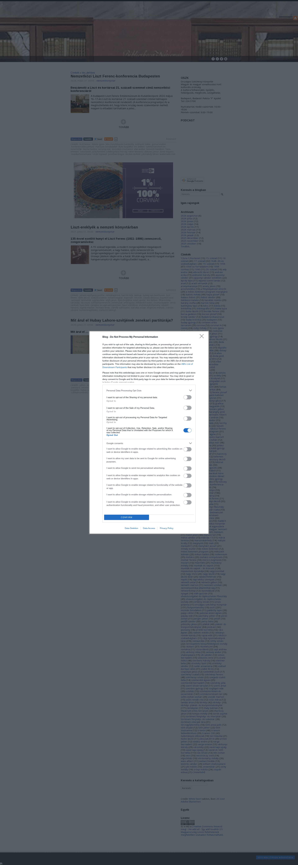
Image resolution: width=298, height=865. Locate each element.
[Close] (203, 337)
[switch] (187, 397)
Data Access (149, 528)
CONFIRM (126, 517)
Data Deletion (131, 528)
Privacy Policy (166, 528)
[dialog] (149, 432)
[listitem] (149, 390)
